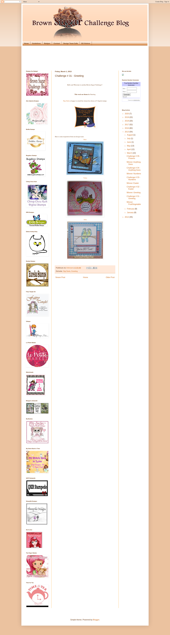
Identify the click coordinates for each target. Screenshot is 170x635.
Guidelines (36, 43)
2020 (127, 114)
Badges (47, 43)
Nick (85, 139)
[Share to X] (92, 268)
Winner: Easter (133, 183)
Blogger (96, 620)
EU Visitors (85, 43)
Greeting (74, 271)
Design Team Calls (70, 43)
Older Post (110, 277)
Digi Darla (66, 101)
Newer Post (60, 277)
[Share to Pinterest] (96, 268)
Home (26, 43)
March (130, 153)
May (129, 146)
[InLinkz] (123, 74)
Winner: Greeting (134, 193)
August (130, 135)
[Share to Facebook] (94, 268)
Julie (85, 219)
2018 (127, 121)
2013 (127, 132)
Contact (57, 43)
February (131, 209)
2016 (127, 128)
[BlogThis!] (89, 268)
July (129, 138)
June (129, 142)
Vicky (85, 178)
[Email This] (87, 268)
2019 (127, 117)
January (130, 212)
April (129, 149)
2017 (127, 125)
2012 (127, 217)
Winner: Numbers (134, 174)
